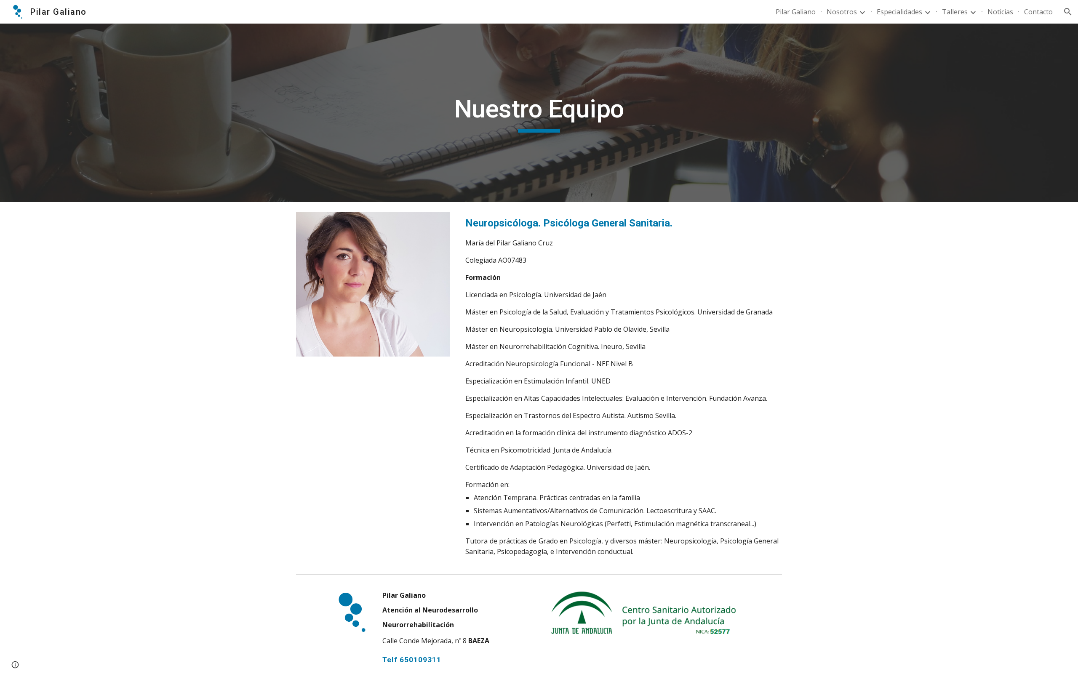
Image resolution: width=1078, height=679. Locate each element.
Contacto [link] (1038, 11)
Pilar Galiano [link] (796, 11)
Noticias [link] (1000, 11)
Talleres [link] (955, 11)
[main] (539, 113)
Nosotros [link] (842, 11)
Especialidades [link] (899, 11)
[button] (1068, 12)
